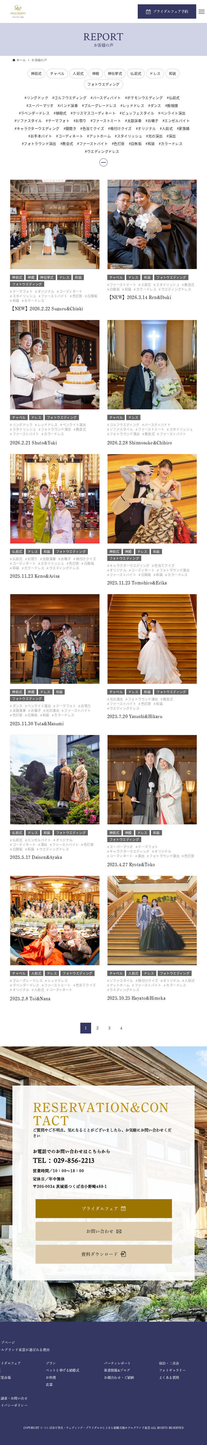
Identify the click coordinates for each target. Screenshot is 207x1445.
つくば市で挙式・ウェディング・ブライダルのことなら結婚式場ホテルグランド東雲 (97, 1427)
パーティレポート (117, 1363)
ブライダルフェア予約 (170, 11)
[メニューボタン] (201, 11)
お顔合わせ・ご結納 (119, 1377)
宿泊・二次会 (169, 1363)
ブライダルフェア (100, 1208)
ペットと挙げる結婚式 (62, 1370)
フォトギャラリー (172, 1370)
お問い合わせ (100, 1231)
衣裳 (49, 1384)
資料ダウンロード (99, 1254)
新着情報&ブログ (117, 1370)
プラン (51, 1363)
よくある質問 (169, 1377)
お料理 (51, 1377)
